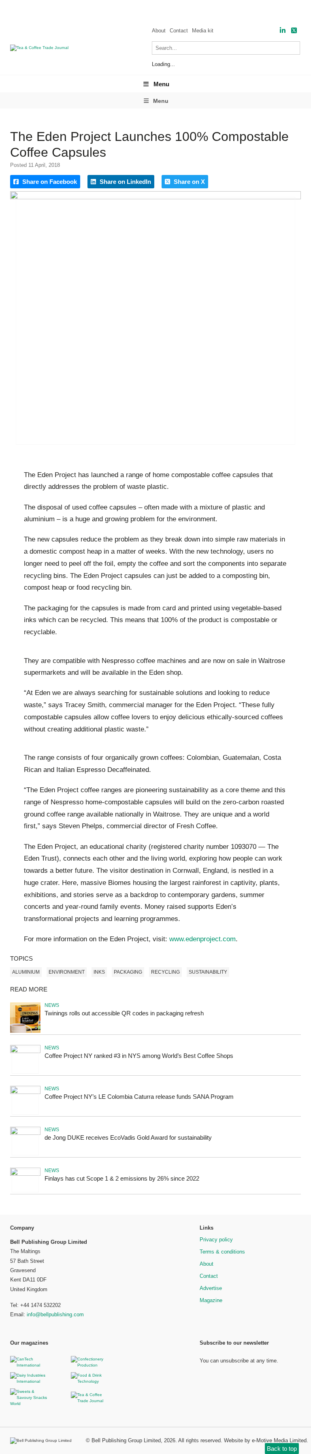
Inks (99, 972)
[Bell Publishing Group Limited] (43, 1440)
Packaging (128, 972)
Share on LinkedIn (124, 181)
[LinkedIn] (282, 30)
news (52, 1005)
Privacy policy (216, 1240)
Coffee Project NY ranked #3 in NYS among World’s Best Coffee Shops (139, 1055)
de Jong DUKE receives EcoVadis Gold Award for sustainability (128, 1137)
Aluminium (26, 972)
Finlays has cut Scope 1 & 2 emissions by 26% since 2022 (122, 1178)
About (159, 31)
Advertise (211, 1288)
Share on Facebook (49, 181)
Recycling (165, 972)
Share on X (188, 181)
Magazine (211, 1300)
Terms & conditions (222, 1252)
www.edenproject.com (202, 939)
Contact (179, 31)
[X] (294, 30)
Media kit (202, 31)
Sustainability (208, 972)
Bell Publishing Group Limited (126, 1440)
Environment (67, 972)
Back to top (282, 1448)
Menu (161, 84)
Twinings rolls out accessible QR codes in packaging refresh (124, 1013)
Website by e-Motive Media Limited (265, 1440)
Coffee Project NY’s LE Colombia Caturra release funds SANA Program (139, 1096)
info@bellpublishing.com (55, 1314)
